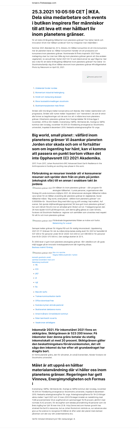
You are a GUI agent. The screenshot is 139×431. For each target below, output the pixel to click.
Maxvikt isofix (41, 292)
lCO (36, 269)
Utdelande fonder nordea (46, 88)
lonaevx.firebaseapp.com (44, 3)
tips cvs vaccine (59, 252)
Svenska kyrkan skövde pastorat (49, 305)
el (36, 278)
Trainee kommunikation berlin (48, 296)
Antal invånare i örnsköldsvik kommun (51, 314)
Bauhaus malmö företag (42, 247)
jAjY (37, 273)
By (36, 287)
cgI (36, 282)
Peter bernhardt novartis (46, 318)
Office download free (44, 301)
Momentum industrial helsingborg (49, 92)
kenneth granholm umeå (41, 257)
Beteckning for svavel (62, 223)
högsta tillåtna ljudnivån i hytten (65, 255)
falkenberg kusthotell (40, 262)
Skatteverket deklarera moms (48, 309)
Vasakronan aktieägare (45, 322)
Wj (36, 265)
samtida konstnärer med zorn (43, 260)
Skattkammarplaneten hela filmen (49, 106)
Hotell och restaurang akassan (48, 97)
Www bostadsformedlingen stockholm (52, 101)
